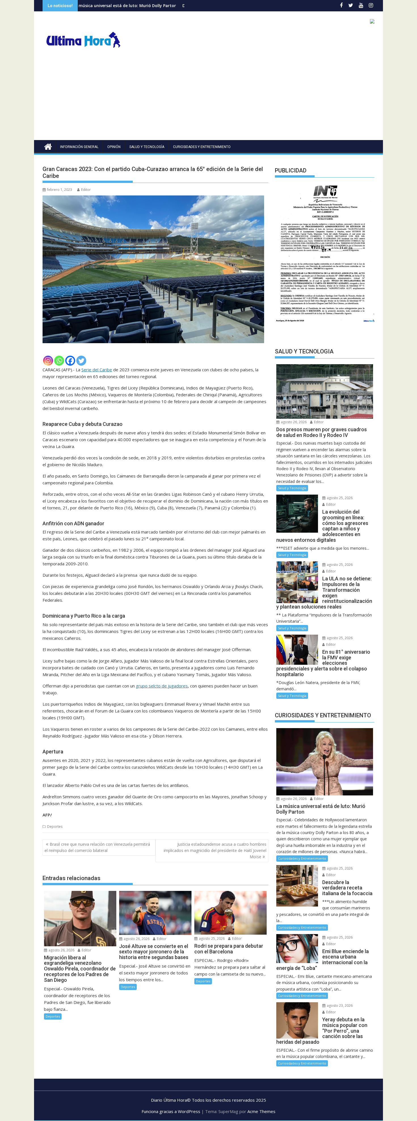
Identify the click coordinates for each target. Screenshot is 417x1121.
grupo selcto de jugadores (162, 686)
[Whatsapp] (59, 361)
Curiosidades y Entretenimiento (202, 147)
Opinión (114, 147)
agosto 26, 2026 (61, 950)
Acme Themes (261, 1111)
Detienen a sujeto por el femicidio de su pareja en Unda (182, 5)
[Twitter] (81, 361)
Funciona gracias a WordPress (171, 1111)
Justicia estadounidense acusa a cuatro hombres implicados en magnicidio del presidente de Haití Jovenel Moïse (215, 850)
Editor (86, 189)
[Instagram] (48, 361)
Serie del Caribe (96, 369)
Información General (79, 147)
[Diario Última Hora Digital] (48, 146)
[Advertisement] (208, 97)
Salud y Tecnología (146, 147)
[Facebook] (70, 361)
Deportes (54, 826)
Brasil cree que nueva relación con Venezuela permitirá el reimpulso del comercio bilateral (97, 847)
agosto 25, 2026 (211, 938)
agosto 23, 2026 (339, 1005)
